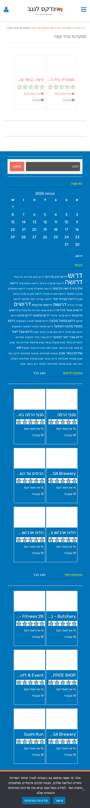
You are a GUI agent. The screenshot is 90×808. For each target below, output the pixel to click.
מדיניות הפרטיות (36, 801)
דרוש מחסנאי (41, 315)
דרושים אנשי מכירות (69, 310)
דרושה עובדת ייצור (64, 299)
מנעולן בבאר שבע (49, 342)
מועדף (67, 100)
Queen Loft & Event (24, 675)
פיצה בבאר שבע (30, 79)
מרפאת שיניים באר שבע (24, 342)
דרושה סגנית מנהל (54, 293)
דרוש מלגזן (25, 315)
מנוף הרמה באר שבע (26, 414)
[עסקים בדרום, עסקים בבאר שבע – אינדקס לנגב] (45, 16)
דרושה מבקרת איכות (52, 283)
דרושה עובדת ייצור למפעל (37, 299)
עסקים (67, 28)
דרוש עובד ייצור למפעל (67, 337)
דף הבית (79, 28)
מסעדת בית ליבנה (58, 79)
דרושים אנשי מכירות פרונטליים (37, 310)
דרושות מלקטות (42, 305)
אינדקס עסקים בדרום (46, 28)
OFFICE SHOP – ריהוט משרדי (50, 675)
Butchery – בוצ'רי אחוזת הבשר (48, 616)
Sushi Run (34, 734)
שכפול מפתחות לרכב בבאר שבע (57, 358)
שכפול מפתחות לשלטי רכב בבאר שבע (43, 363)
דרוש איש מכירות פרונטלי (29, 276)
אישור (59, 801)
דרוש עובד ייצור (22, 332)
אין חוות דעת (63, 93)
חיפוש (17, 166)
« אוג (78, 256)
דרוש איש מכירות (56, 276)
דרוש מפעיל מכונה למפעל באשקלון (32, 326)
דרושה (73, 282)
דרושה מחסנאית (29, 283)
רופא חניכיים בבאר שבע (38, 348)
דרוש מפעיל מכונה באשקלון (32, 321)
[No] (83, 789)
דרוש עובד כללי (43, 337)
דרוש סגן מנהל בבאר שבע (48, 332)
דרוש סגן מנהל (73, 332)
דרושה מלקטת (62, 288)
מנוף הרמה (66, 414)
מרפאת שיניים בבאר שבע (67, 348)
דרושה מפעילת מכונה (39, 288)
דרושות (59, 304)
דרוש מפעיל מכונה (62, 321)
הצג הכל (39, 373)
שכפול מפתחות (49, 353)
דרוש (75, 275)
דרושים (22, 304)
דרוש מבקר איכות (60, 315)
